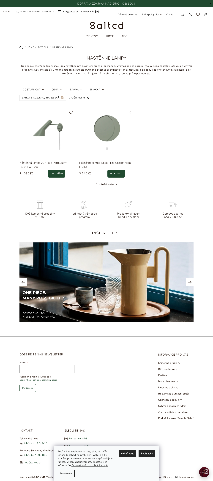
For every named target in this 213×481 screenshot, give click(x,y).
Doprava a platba (168, 387)
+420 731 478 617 (35, 443)
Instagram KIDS (78, 438)
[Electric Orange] (44, 155)
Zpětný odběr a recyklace (173, 412)
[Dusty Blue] (51, 155)
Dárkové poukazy (127, 14)
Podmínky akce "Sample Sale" (176, 418)
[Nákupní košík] (206, 14)
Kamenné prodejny (169, 363)
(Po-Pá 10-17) (37, 11)
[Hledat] (182, 14)
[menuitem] (92, 36)
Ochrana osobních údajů (172, 406)
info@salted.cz (32, 462)
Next (190, 282)
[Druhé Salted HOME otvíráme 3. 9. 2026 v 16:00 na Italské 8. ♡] (204, 472)
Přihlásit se (27, 387)
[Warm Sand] (30, 155)
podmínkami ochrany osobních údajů (38, 379)
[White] (23, 155)
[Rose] (89, 155)
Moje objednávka (168, 381)
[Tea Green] (96, 155)
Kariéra (162, 375)
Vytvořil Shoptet (164, 476)
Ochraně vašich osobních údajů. (89, 465)
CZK (5, 12)
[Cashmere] (82, 155)
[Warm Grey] (65, 155)
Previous (23, 282)
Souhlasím (147, 453)
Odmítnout (127, 453)
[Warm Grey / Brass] (72, 155)
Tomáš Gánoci (186, 477)
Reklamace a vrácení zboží (173, 393)
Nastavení (66, 473)
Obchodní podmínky (170, 400)
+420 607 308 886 (35, 455)
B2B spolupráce (150, 14)
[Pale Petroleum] (58, 155)
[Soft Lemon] (37, 155)
